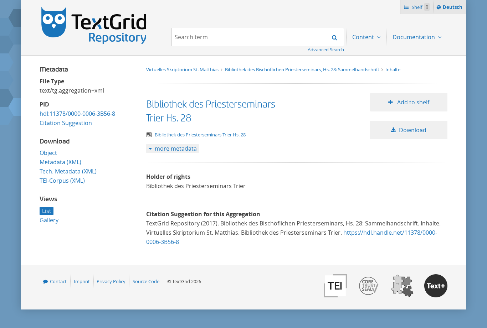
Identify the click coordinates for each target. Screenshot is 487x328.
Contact (58, 281)
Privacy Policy (111, 281)
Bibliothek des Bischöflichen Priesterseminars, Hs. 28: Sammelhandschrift (302, 69)
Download (412, 130)
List (46, 211)
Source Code (146, 281)
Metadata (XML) (60, 162)
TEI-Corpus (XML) (62, 180)
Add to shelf (412, 102)
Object (48, 153)
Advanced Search (326, 49)
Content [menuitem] (363, 37)
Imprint (82, 281)
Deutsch (453, 9)
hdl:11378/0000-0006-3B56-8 (77, 114)
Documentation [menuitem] (414, 37)
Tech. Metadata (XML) (68, 171)
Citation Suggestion (66, 123)
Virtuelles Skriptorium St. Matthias (183, 69)
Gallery (49, 220)
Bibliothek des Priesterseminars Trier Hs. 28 (200, 134)
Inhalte (392, 69)
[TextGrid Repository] (94, 9)
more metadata (176, 148)
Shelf (419, 7)
